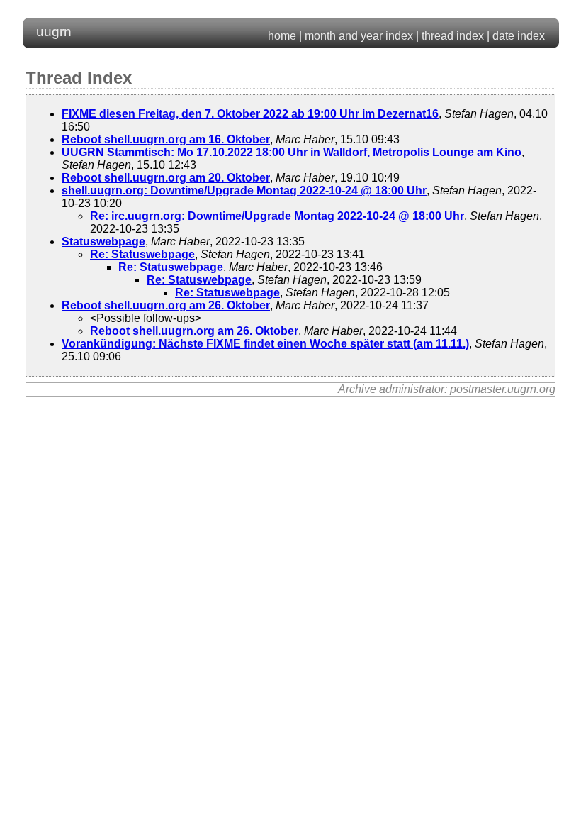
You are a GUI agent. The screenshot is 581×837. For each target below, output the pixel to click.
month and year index (359, 36)
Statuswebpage (103, 241)
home (282, 36)
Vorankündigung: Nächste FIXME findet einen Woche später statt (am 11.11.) (265, 344)
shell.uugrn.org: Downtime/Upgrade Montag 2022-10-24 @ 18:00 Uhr (244, 190)
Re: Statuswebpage (142, 254)
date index (518, 36)
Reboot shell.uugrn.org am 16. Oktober (166, 139)
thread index (453, 36)
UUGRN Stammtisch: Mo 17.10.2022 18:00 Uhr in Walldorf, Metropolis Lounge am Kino (291, 152)
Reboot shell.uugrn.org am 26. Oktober (166, 305)
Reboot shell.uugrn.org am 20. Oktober (166, 178)
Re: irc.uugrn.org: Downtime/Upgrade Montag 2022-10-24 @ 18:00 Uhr (277, 216)
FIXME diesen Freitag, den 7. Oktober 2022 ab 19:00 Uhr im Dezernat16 (250, 114)
